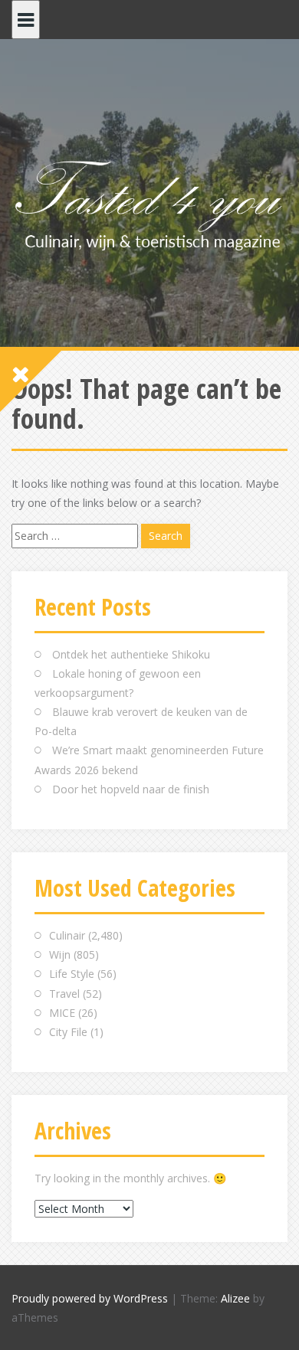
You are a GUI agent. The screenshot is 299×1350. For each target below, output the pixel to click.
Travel (64, 993)
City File (68, 1032)
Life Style (71, 973)
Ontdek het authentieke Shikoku (131, 654)
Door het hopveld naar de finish (130, 789)
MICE (62, 1012)
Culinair (67, 935)
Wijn (60, 954)
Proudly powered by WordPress (90, 1298)
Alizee (235, 1298)
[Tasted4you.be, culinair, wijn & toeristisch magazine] (150, 202)
